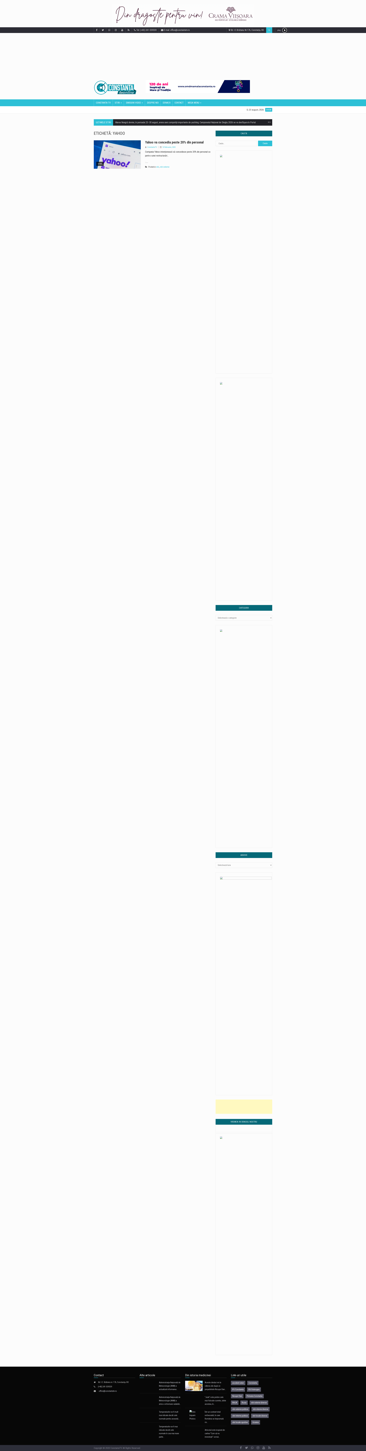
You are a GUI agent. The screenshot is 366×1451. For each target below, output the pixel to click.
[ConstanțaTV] (120, 87)
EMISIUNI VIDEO (133, 102)
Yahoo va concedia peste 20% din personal (174, 142)
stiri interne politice (240, 1416)
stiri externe (164, 167)
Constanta (253, 1383)
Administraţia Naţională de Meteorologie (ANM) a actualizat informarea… (169, 1385)
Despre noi (153, 102)
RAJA (234, 1402)
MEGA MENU (194, 102)
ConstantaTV (152, 147)
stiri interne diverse (260, 1409)
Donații (166, 102)
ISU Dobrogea (253, 1389)
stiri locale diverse (259, 1416)
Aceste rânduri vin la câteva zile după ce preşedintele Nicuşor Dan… (215, 1385)
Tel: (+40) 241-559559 (146, 30)
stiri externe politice (240, 1409)
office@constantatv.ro (108, 1391)
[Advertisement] (183, 54)
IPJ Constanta (238, 1389)
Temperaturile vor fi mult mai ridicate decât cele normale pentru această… (169, 1415)
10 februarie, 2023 (169, 147)
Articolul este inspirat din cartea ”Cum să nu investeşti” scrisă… (215, 1433)
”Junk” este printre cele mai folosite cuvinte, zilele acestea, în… (215, 1400)
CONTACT (179, 102)
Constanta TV (103, 102)
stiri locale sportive (240, 1422)
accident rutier (238, 1383)
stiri (100, 164)
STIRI (117, 102)
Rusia (244, 1402)
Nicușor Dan (237, 1396)
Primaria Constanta (254, 1396)
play (279, 30)
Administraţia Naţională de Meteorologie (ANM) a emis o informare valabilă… (170, 1400)
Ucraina (255, 1422)
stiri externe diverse (259, 1402)
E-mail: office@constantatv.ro (176, 30)
